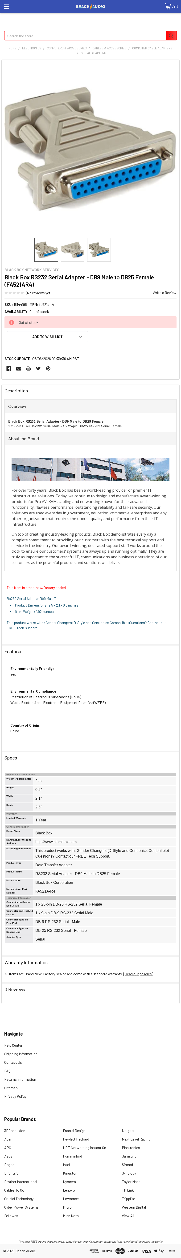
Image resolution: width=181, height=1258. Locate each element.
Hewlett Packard (76, 1139)
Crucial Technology (18, 1198)
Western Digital (134, 1207)
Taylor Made (131, 1181)
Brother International (20, 1181)
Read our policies (138, 974)
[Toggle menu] (6, 6)
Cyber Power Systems (21, 1207)
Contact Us (13, 1062)
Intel (66, 1164)
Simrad (127, 1164)
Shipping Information (20, 1053)
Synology (129, 1173)
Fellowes (11, 1215)
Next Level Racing (136, 1139)
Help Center (13, 1045)
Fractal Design (74, 1130)
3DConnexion (14, 1130)
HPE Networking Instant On (84, 1147)
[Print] (28, 368)
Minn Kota (71, 1215)
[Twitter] (38, 368)
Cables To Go (14, 1190)
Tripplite (128, 1198)
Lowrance (71, 1198)
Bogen (9, 1164)
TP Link (128, 1190)
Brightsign (12, 1173)
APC (7, 1147)
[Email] (18, 368)
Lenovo (69, 1190)
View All (128, 1215)
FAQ (7, 1070)
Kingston (70, 1173)
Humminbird (72, 1156)
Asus (8, 1156)
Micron (68, 1207)
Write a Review (165, 292)
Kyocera (69, 1181)
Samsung (129, 1156)
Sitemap (11, 1087)
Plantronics (131, 1147)
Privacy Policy (15, 1096)
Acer (8, 1139)
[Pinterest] (48, 368)
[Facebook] (8, 368)
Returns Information (20, 1079)
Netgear (128, 1130)
